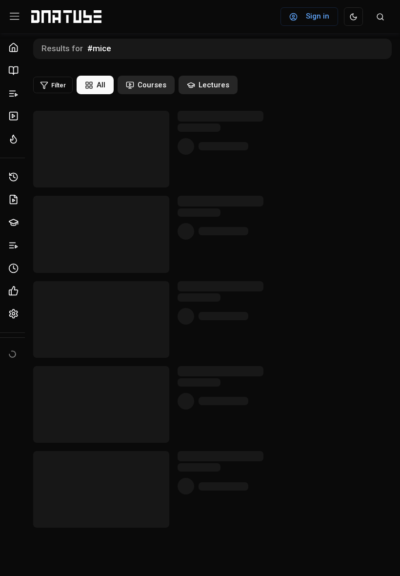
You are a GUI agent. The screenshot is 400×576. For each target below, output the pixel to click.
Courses (152, 85)
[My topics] (14, 245)
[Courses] (14, 70)
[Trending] (14, 139)
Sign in (317, 16)
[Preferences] (14, 314)
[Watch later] (14, 268)
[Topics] (14, 93)
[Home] (14, 48)
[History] (14, 176)
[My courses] (14, 222)
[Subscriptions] (14, 116)
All (101, 85)
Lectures (214, 85)
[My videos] (14, 199)
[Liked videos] (14, 291)
